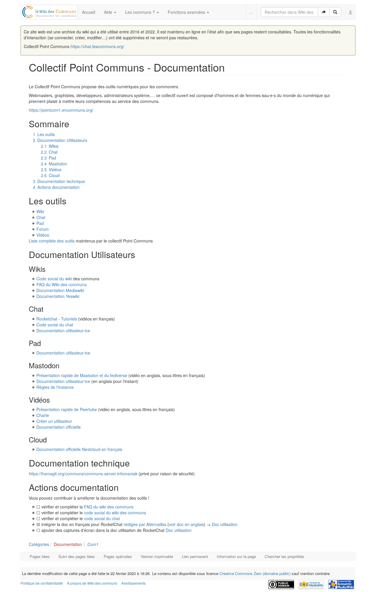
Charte (42, 415)
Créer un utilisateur (54, 421)
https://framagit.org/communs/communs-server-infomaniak (83, 473)
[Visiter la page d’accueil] (49, 11)
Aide (108, 12)
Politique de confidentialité (42, 583)
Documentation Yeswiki (57, 296)
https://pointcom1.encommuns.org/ (61, 110)
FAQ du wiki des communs (108, 507)
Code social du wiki (54, 278)
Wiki (40, 211)
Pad (40, 223)
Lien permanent (195, 556)
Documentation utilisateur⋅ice (63, 330)
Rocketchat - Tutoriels (56, 319)
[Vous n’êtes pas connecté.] (350, 12)
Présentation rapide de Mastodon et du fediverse (81, 375)
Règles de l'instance (55, 387)
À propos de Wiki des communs (92, 583)
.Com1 (92, 544)
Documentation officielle (58, 427)
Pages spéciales (118, 556)
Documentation (68, 544)
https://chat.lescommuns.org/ (97, 46)
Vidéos (42, 235)
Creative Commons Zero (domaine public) (255, 573)
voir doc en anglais (186, 524)
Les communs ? (140, 12)
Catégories (39, 544)
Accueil (88, 12)
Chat (40, 217)
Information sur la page (236, 556)
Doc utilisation (225, 524)
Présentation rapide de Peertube (66, 409)
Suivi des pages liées (76, 556)
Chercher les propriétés (284, 556)
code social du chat (102, 518)
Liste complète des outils (52, 241)
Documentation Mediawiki (60, 290)
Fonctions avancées (187, 12)
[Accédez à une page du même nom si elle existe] (324, 12)
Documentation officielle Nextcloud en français (79, 449)
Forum (42, 229)
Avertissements (133, 583)
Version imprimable (157, 556)
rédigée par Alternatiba (145, 524)
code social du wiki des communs (115, 512)
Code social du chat (54, 325)
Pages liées (40, 556)
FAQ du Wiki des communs (61, 284)
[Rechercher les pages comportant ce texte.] (335, 12)
